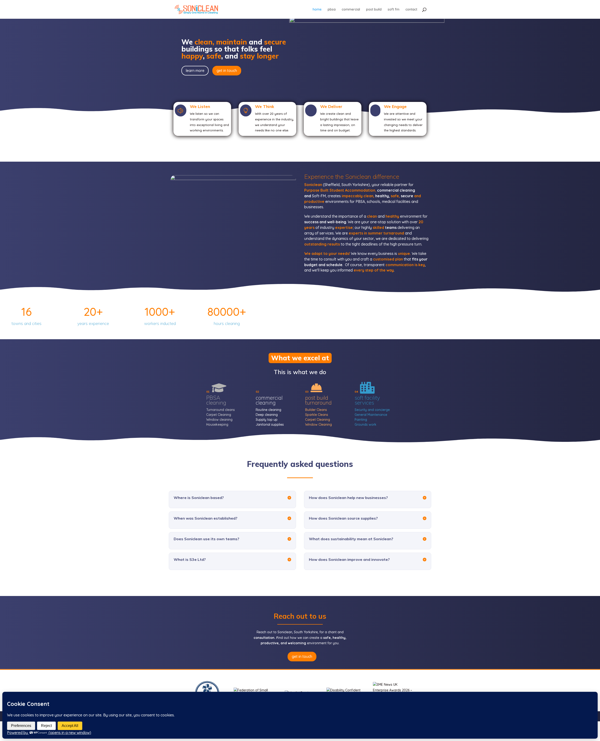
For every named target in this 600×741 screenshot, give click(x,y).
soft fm (393, 9)
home (317, 9)
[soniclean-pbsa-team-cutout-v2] (366, 21)
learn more (195, 70)
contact (411, 9)
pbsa (332, 9)
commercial (351, 9)
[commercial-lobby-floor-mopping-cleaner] (233, 268)
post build (374, 9)
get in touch (227, 70)
